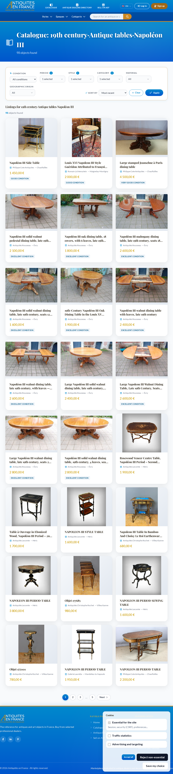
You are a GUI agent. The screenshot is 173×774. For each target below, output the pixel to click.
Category (105, 73)
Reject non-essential (152, 757)
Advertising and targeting (127, 744)
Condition (19, 73)
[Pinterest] (18, 739)
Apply (156, 92)
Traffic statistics (121, 735)
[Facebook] (3, 739)
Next (102, 697)
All (129, 79)
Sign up (161, 6)
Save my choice (155, 765)
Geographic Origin (21, 86)
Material (131, 73)
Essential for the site (124, 722)
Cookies (110, 715)
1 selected (47, 79)
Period (46, 73)
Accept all (128, 757)
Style (73, 73)
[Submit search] (127, 17)
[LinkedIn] (10, 739)
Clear (137, 92)
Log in (144, 6)
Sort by (92, 93)
